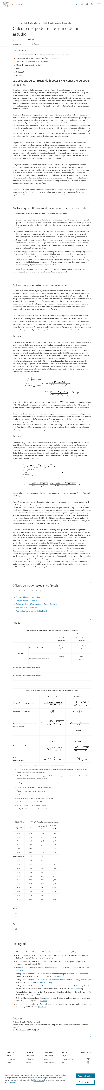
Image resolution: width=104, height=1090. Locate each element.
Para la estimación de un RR (26, 607)
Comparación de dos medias (26, 600)
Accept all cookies (85, 1076)
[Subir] (89, 205)
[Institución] (92, 4)
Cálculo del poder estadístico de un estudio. (32, 62)
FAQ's (64, 1056)
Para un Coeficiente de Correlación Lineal (31, 611)
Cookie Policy (12, 1082)
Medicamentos (49, 1063)
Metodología (10, 1059)
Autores (19, 75)
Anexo (18, 68)
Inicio (14, 23)
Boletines (28, 1063)
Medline (44, 1001)
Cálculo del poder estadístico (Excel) (29, 65)
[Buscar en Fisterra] (76, 4)
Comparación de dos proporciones (28, 597)
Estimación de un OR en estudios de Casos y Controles (36, 604)
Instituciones (29, 1056)
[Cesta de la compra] (82, 4)
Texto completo (57, 976)
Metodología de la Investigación (29, 23)
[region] (52, 1079)
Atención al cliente (68, 1059)
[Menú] (99, 4)
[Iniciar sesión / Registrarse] (87, 4)
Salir (63, 1063)
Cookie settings (39, 1080)
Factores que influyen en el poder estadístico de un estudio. (38, 58)
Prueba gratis (29, 1059)
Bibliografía (20, 72)
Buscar (8, 11)
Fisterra (8, 1056)
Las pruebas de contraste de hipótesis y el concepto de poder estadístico (42, 55)
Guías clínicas (48, 1056)
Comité (8, 1063)
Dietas (46, 1059)
